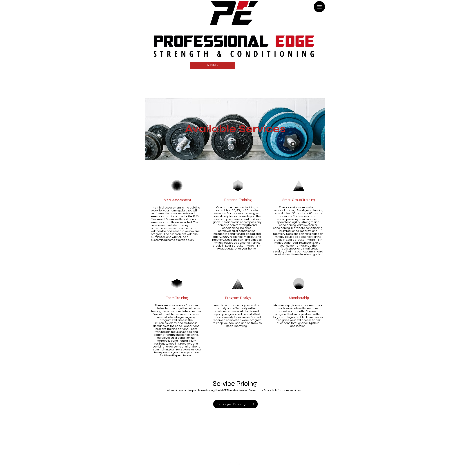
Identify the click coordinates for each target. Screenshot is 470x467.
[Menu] (319, 6)
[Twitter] (238, 464)
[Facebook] (231, 464)
